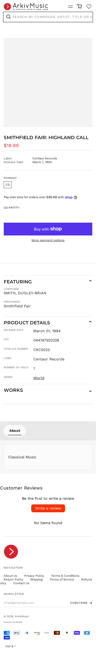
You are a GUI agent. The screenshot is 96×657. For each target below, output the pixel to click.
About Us (10, 575)
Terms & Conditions (65, 575)
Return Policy (13, 579)
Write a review (48, 508)
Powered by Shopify (13, 622)
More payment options (48, 240)
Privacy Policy (34, 575)
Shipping (36, 579)
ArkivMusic (22, 616)
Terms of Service (62, 579)
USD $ (9, 646)
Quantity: (12, 207)
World (38, 378)
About (14, 431)
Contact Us (21, 583)
